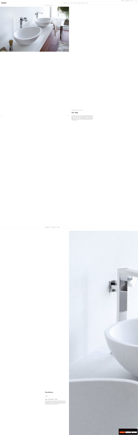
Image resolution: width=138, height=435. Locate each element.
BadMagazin (123, 0)
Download (131, 0)
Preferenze (134, 432)
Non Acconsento (128, 432)
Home (45, 5)
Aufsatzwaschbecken (49, 5)
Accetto (122, 432)
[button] (1, 115)
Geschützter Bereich (127, 0)
